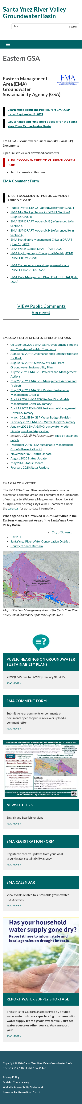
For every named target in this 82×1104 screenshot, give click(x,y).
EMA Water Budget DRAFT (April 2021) (37, 248)
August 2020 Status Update (28, 458)
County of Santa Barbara (26, 546)
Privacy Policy (11, 1077)
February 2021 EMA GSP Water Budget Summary (42, 422)
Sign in (37, 1092)
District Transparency (16, 1082)
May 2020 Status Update (26, 463)
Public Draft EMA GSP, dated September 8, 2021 (42, 207)
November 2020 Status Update (30, 453)
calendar (13, 508)
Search (73, 26)
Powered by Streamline (17, 1092)
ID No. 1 (15, 537)
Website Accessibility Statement (23, 1087)
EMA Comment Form (21, 181)
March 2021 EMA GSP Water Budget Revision (40, 417)
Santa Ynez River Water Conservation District (40, 541)
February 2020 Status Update (29, 467)
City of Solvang (62, 532)
